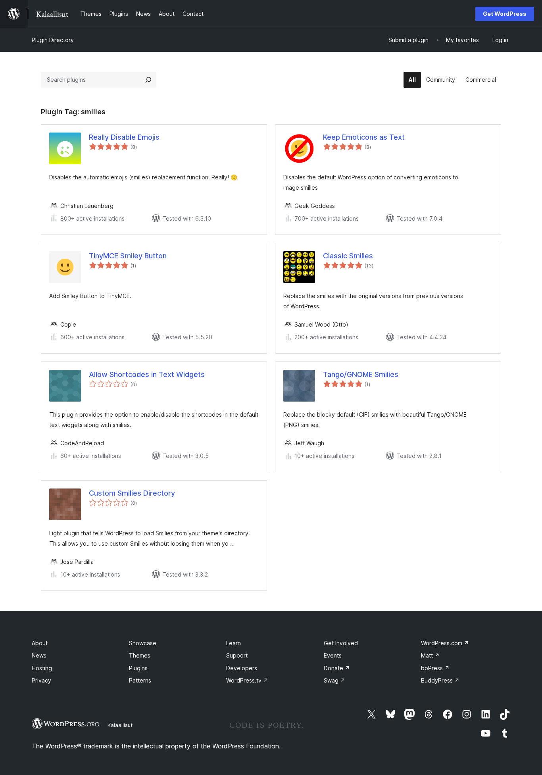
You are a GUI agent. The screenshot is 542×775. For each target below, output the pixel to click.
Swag (334, 680)
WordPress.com (445, 643)
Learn (233, 643)
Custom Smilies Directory (132, 493)
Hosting (42, 668)
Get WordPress (505, 13)
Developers (241, 668)
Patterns (140, 680)
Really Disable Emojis (124, 137)
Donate (337, 668)
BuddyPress (440, 680)
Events (333, 655)
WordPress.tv (247, 680)
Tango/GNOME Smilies (360, 374)
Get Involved (341, 643)
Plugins (138, 668)
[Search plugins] (148, 80)
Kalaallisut (120, 725)
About (40, 643)
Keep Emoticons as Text (364, 137)
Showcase (142, 643)
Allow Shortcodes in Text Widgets (147, 374)
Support (237, 655)
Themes (139, 655)
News (39, 655)
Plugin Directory (53, 40)
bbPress (435, 668)
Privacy (41, 680)
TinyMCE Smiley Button (128, 256)
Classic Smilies (348, 256)
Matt (430, 655)
